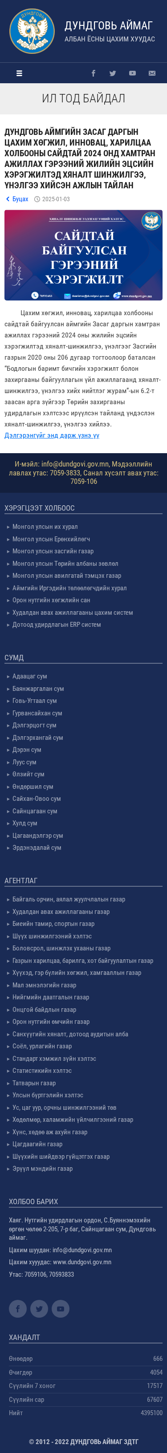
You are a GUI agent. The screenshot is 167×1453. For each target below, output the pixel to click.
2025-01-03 (56, 199)
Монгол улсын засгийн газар (53, 551)
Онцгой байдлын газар (44, 1010)
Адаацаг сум (29, 676)
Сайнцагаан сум (34, 811)
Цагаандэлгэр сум (37, 836)
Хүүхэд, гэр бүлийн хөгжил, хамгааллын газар (76, 973)
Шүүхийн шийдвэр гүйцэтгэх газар (61, 1157)
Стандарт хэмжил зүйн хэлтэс (54, 1059)
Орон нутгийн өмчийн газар (51, 1022)
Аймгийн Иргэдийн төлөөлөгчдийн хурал (69, 588)
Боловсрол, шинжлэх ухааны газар (61, 948)
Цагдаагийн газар (37, 1144)
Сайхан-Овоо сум (36, 799)
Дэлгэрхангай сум (37, 738)
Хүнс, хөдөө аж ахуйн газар (49, 1132)
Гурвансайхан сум (37, 713)
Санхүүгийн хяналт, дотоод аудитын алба (70, 1034)
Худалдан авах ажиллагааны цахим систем (72, 613)
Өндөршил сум (32, 787)
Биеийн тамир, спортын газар (53, 924)
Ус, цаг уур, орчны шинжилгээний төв (64, 1108)
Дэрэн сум (26, 750)
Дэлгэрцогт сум (34, 725)
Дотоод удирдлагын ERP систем (56, 625)
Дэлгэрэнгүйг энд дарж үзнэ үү (51, 435)
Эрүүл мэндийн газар (42, 1169)
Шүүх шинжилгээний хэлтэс (52, 936)
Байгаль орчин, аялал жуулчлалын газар (68, 899)
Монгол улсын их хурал (45, 527)
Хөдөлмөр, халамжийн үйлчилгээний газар (72, 1120)
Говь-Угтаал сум (34, 701)
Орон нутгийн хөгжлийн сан (51, 600)
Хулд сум (24, 823)
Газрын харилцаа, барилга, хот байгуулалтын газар (82, 961)
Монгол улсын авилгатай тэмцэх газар (66, 576)
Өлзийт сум (28, 774)
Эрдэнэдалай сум (36, 848)
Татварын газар (34, 1083)
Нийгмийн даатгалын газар (50, 997)
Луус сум (24, 762)
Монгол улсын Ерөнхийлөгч (51, 539)
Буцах (20, 199)
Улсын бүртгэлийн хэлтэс (47, 1095)
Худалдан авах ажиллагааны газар (61, 912)
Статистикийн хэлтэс (42, 1071)
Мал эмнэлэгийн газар (44, 985)
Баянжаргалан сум (38, 689)
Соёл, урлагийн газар (42, 1046)
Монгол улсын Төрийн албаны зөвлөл (65, 564)
